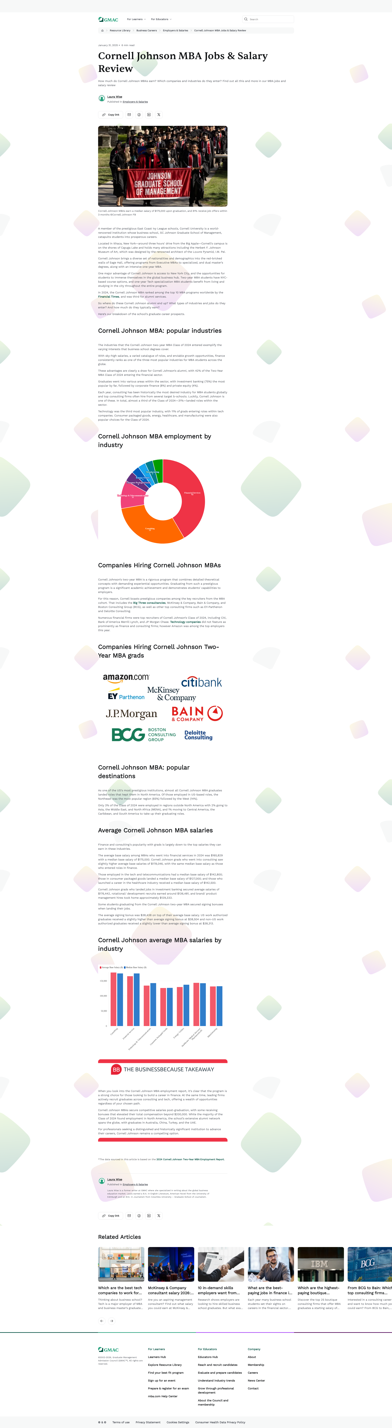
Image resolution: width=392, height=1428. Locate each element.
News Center (256, 1380)
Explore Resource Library (165, 1364)
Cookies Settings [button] (178, 1422)
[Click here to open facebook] (139, 114)
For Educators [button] (159, 19)
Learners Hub (157, 1357)
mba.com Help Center (162, 1396)
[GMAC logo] (108, 19)
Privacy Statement (148, 1422)
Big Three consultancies (149, 602)
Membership (256, 1364)
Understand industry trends (216, 1380)
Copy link (113, 114)
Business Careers (146, 30)
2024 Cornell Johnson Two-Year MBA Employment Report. (190, 1159)
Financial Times (108, 296)
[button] (102, 30)
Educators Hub (208, 1357)
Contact (253, 1388)
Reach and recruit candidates (217, 1364)
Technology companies (185, 621)
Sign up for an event (161, 1380)
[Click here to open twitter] (158, 114)
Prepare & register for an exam (168, 1388)
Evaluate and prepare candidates (220, 1372)
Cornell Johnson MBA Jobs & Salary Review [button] (220, 30)
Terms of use (121, 1422)
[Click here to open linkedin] (149, 114)
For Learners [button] (134, 19)
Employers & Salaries (175, 30)
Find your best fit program (166, 1372)
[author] (102, 99)
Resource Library (120, 30)
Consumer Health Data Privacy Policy (220, 1422)
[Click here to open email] (129, 114)
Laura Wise (114, 96)
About (252, 1357)
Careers (253, 1372)
